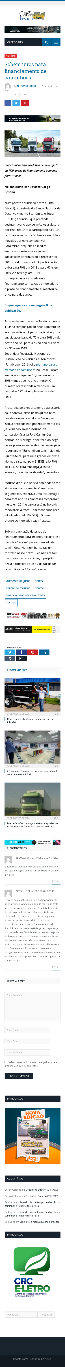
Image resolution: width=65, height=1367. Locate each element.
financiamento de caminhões (25, 595)
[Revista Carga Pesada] (33, 15)
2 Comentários (24, 94)
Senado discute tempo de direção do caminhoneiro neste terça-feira (32, 1204)
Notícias (10, 55)
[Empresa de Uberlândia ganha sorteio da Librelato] (32, 696)
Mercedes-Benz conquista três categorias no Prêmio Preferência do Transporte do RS (32, 825)
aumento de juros (18, 581)
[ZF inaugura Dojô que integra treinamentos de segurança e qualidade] (32, 749)
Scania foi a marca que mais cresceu (40, 1221)
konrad (11, 602)
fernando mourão (18, 588)
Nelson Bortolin (27, 86)
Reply (55, 881)
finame (39, 588)
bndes (38, 581)
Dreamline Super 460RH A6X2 (42, 1189)
